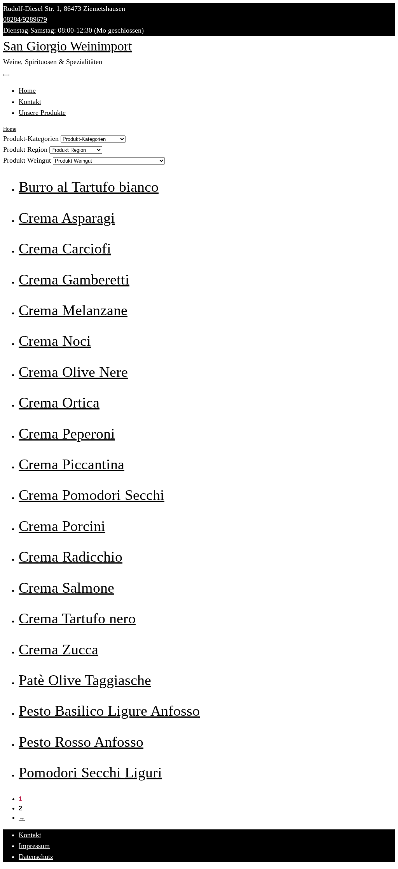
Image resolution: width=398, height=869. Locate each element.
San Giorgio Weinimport (67, 46)
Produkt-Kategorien (31, 138)
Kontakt (30, 102)
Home (27, 90)
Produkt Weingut (27, 160)
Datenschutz (36, 856)
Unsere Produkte (42, 112)
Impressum (34, 846)
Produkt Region (25, 149)
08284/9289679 (25, 19)
